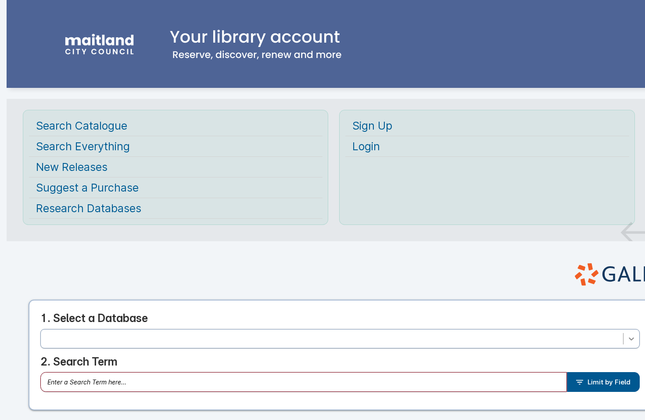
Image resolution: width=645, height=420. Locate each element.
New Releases (72, 167)
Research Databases (88, 208)
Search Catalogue (81, 125)
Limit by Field (609, 382)
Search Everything (83, 146)
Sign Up (372, 125)
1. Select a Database (94, 318)
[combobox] (46, 338)
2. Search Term (79, 361)
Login (366, 146)
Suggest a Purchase (87, 187)
